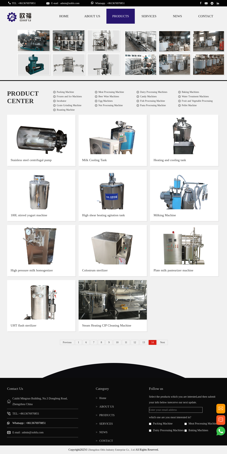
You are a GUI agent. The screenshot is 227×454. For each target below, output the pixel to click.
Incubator (61, 101)
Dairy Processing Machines (153, 92)
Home (102, 398)
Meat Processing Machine (111, 92)
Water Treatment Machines (195, 96)
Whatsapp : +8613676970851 (29, 422)
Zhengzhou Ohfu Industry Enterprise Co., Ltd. (111, 449)
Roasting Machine (66, 109)
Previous (67, 342)
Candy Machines (148, 96)
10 (117, 342)
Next (162, 342)
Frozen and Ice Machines (69, 96)
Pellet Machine (189, 105)
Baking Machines (190, 92)
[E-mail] (220, 412)
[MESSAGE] (220, 423)
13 (143, 342)
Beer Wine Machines (108, 96)
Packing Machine (65, 92)
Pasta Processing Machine (153, 105)
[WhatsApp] (220, 434)
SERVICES (149, 16)
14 (152, 342)
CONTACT (205, 16)
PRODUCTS (120, 16)
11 (126, 342)
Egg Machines (105, 101)
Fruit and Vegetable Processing (197, 101)
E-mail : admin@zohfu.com (27, 432)
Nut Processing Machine (110, 105)
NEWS (177, 16)
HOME (64, 16)
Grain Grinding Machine (69, 105)
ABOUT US (92, 16)
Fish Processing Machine (152, 101)
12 (135, 342)
